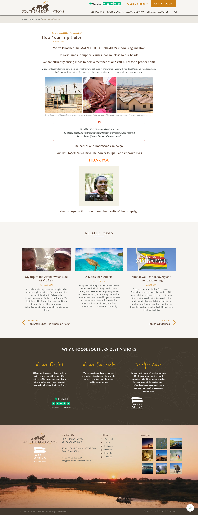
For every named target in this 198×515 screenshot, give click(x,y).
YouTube (108, 456)
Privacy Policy (150, 511)
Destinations (97, 11)
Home (24, 19)
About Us (163, 11)
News (37, 19)
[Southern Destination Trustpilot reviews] (95, 3)
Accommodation (135, 11)
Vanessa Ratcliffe (76, 33)
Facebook (109, 439)
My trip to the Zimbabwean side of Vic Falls (46, 278)
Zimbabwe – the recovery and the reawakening (151, 278)
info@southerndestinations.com (76, 461)
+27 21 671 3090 (75, 439)
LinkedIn (108, 453)
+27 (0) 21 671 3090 (73, 458)
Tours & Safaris (115, 11)
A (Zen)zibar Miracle (98, 277)
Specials (151, 11)
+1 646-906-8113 (74, 442)
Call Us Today (137, 3)
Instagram (108, 446)
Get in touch (163, 3)
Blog (31, 19)
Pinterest (108, 449)
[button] (190, 508)
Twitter (107, 442)
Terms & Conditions (167, 511)
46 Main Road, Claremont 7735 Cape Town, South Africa (79, 449)
